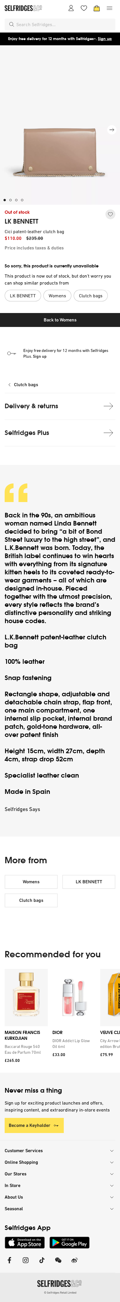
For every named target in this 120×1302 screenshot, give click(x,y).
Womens (31, 881)
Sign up (105, 38)
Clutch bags (26, 384)
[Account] (71, 8)
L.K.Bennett (22, 548)
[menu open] (109, 8)
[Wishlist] (84, 8)
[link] (25, 1049)
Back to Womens (60, 320)
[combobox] (64, 24)
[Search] (11, 24)
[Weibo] (74, 1263)
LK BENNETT (21, 221)
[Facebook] (9, 1263)
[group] (60, 1021)
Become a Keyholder (29, 1125)
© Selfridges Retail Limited (60, 1292)
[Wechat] (58, 1263)
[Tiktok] (42, 1263)
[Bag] (97, 8)
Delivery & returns (31, 406)
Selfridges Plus (27, 433)
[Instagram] (25, 1263)
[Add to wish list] (110, 214)
